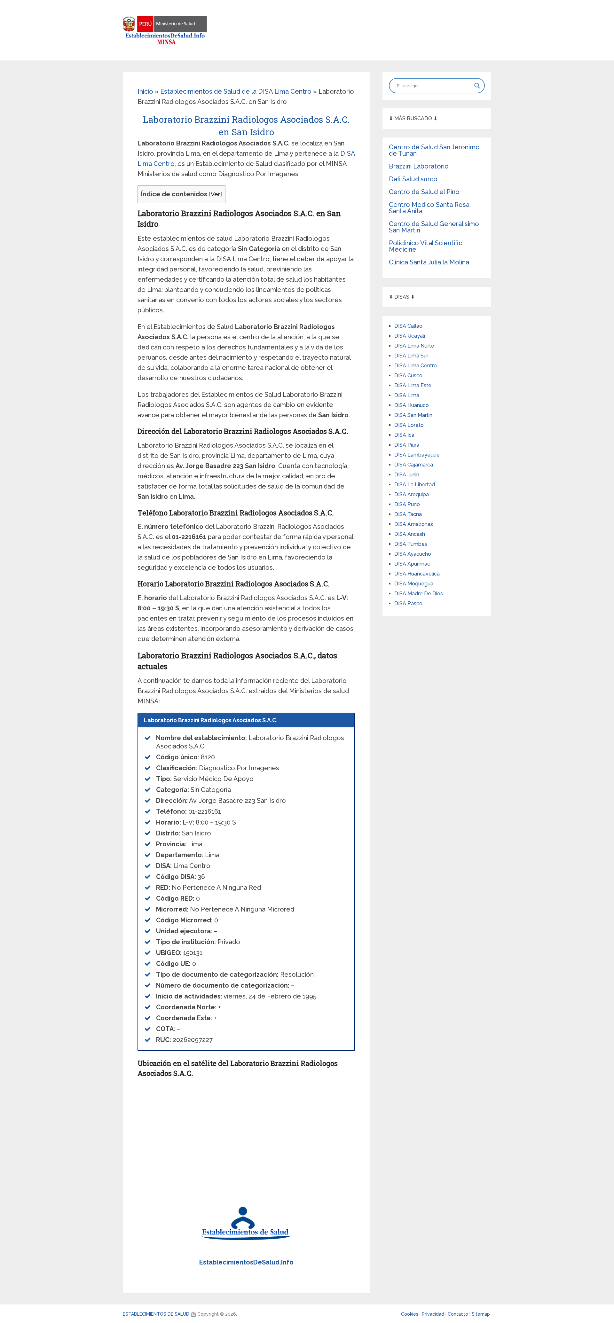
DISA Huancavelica (417, 574)
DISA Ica (404, 435)
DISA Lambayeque (417, 455)
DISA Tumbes (410, 544)
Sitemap (481, 1314)
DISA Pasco (408, 603)
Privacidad (433, 1314)
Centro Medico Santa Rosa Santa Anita (429, 208)
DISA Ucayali (409, 336)
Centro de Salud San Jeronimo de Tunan (434, 150)
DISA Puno (407, 504)
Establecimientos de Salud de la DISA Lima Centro (235, 91)
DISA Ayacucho (412, 554)
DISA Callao (408, 326)
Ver (215, 194)
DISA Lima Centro (415, 366)
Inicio (145, 91)
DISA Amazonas (413, 524)
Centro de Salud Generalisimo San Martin (434, 227)
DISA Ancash (409, 534)
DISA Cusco (408, 375)
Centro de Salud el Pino (424, 192)
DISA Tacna (408, 514)
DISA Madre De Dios (418, 594)
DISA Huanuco (411, 405)
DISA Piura (406, 445)
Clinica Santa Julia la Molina (429, 262)
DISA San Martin (413, 415)
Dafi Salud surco (413, 179)
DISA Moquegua (413, 584)
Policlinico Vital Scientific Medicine (425, 246)
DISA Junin (406, 475)
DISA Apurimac (412, 564)
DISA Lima (406, 395)
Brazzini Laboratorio (419, 166)
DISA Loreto (409, 425)
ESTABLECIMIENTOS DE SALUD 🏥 (159, 1314)
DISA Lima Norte (414, 346)
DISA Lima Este (412, 385)
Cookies (410, 1314)
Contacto (458, 1314)
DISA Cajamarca (413, 465)
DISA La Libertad (414, 484)
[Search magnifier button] (477, 85)
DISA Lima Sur (411, 356)
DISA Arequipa (411, 494)
